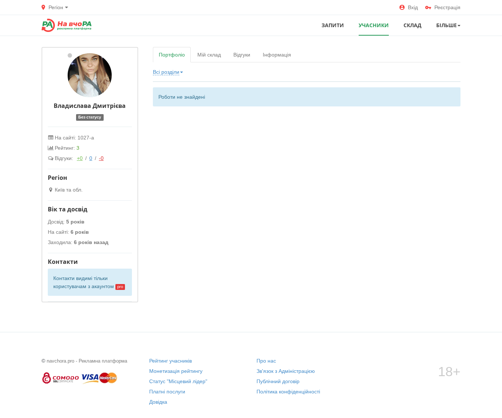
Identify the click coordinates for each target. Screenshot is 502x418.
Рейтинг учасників (170, 361)
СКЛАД (413, 25)
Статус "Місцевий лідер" (178, 381)
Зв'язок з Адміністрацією (286, 371)
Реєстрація (447, 7)
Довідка (158, 402)
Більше (446, 25)
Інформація (277, 55)
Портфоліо (172, 55)
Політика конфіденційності (288, 392)
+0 (80, 158)
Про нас (266, 361)
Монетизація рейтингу (175, 371)
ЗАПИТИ (333, 25)
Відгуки (241, 55)
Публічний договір (278, 381)
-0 (101, 158)
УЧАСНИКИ (374, 25)
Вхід (413, 7)
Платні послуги (167, 392)
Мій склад (209, 55)
